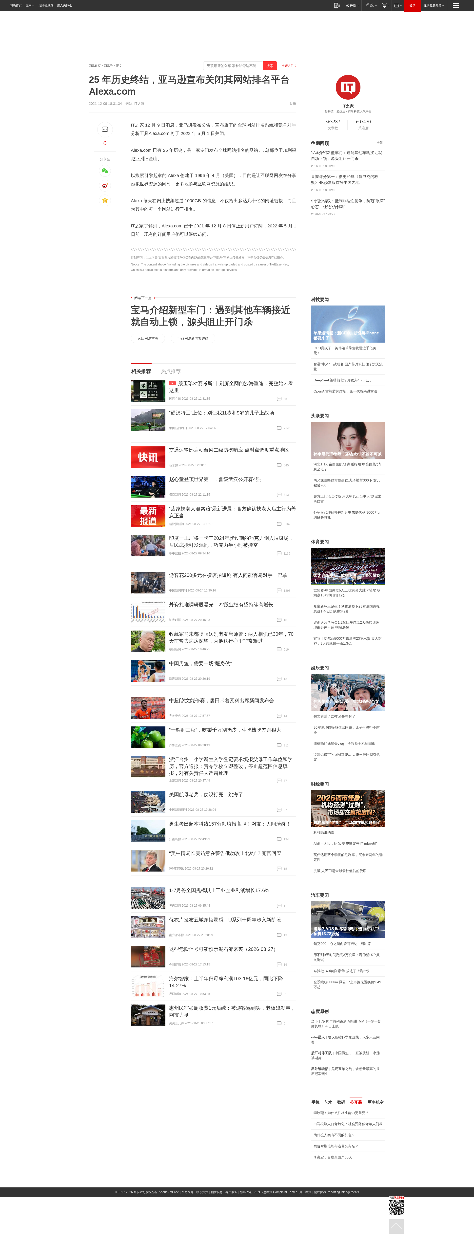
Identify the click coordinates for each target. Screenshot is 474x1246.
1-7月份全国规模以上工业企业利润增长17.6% (219, 890)
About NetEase (169, 1231)
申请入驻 (288, 65)
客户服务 (231, 1231)
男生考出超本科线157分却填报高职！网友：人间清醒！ (230, 824)
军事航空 (376, 1102)
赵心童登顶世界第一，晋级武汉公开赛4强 (215, 479)
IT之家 (139, 104)
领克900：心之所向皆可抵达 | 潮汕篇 (342, 944)
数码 (341, 1102)
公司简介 (188, 1231)
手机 (315, 1102)
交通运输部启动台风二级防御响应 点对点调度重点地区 (229, 450)
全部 (380, 142)
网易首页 (16, 5)
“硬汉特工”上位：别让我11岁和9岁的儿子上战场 (221, 412)
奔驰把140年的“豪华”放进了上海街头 (342, 971)
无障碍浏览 (46, 5)
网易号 (108, 65)
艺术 (328, 1102)
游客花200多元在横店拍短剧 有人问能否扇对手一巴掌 (228, 575)
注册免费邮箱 (432, 5)
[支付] (385, 5)
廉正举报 (305, 1231)
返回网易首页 (148, 338)
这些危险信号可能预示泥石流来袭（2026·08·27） (223, 949)
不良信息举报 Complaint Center (276, 1231)
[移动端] (337, 5)
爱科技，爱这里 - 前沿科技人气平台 (348, 111)
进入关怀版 (64, 5)
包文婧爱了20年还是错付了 (335, 716)
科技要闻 (320, 299)
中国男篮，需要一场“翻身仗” (200, 663)
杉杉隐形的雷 (324, 832)
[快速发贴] (105, 129)
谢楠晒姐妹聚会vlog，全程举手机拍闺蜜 (344, 743)
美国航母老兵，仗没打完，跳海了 (206, 794)
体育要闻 (320, 541)
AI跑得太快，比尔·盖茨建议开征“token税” (345, 844)
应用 (29, 5)
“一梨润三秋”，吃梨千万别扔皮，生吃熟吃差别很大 (225, 730)
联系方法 (202, 1231)
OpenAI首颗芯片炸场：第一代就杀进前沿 (345, 391)
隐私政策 (246, 1231)
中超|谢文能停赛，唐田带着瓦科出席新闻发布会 (221, 700)
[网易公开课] (352, 5)
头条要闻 (320, 415)
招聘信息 (217, 1231)
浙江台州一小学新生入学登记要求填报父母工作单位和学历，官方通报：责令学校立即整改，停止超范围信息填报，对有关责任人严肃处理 (231, 766)
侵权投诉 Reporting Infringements (336, 1231)
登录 (412, 5)
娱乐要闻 (320, 667)
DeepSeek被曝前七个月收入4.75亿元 (342, 380)
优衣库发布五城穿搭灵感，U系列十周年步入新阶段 (225, 919)
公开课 (356, 1102)
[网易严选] (370, 5)
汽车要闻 (320, 895)
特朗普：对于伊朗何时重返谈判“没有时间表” (348, 1196)
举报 (292, 103)
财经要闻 (320, 784)
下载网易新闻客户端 (193, 338)
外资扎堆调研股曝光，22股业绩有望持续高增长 (221, 604)
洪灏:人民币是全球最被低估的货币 (340, 871)
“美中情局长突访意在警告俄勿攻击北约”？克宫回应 (225, 853)
